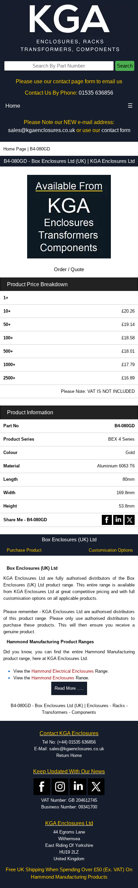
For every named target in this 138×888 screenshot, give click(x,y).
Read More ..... (69, 688)
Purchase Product (24, 550)
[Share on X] (130, 519)
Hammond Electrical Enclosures (62, 671)
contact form (115, 130)
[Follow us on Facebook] (41, 786)
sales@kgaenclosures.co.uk (41, 130)
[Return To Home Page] (69, 28)
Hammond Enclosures (52, 677)
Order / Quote (69, 269)
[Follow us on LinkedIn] (78, 786)
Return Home (69, 755)
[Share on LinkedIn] (118, 519)
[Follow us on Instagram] (60, 786)
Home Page (14, 148)
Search (125, 66)
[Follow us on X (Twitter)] (96, 786)
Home (12, 106)
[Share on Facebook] (107, 519)
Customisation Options (111, 550)
